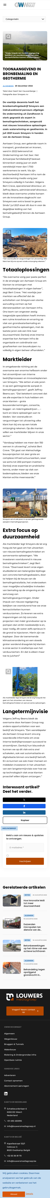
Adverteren (10, 1075)
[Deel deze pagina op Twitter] (24, 800)
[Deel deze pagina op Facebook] (24, 806)
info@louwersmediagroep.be (21, 1161)
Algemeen (8, 86)
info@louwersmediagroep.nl (21, 1126)
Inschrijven (25, 861)
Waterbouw (10, 1049)
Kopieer (25, 820)
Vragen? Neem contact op (23, 1010)
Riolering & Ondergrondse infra (20, 1055)
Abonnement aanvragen (16, 1086)
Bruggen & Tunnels (14, 1044)
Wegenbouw (10, 1039)
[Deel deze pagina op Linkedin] (24, 812)
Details (29, 1193)
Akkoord (13, 1194)
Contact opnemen (13, 1080)
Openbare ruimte (13, 1060)
